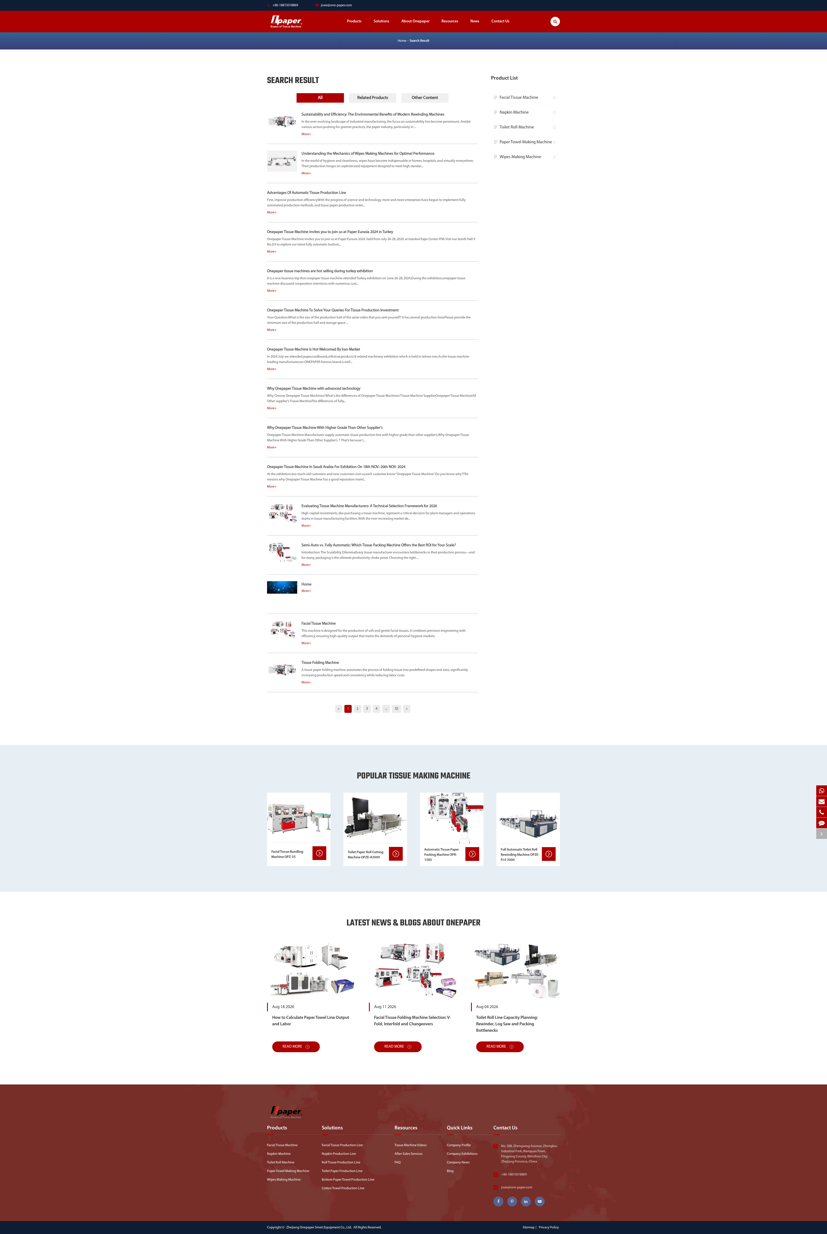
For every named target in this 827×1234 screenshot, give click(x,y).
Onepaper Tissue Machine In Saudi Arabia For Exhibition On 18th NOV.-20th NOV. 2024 (336, 467)
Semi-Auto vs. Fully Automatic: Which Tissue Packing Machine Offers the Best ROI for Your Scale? (379, 545)
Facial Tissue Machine (319, 624)
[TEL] (821, 812)
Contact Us (500, 21)
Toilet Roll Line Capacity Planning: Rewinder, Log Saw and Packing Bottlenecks (507, 1024)
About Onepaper (415, 21)
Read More (293, 1047)
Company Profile (459, 1145)
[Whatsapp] (821, 790)
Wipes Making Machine (520, 157)
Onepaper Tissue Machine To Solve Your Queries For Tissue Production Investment (333, 310)
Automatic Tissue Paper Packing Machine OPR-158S (441, 855)
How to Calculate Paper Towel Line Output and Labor (310, 1021)
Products (354, 21)
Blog (450, 1171)
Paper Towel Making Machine (526, 142)
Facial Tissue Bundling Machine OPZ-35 (287, 854)
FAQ (398, 1162)
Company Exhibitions (462, 1154)
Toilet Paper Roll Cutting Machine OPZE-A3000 (365, 855)
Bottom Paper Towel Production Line (348, 1179)
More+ (306, 134)
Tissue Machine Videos (411, 1145)
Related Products (372, 98)
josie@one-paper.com (336, 5)
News (474, 21)
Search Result (419, 41)
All (320, 98)
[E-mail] (821, 801)
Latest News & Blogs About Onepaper (413, 923)
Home (402, 41)
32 (396, 708)
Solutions (381, 21)
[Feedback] (821, 823)
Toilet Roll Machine (517, 127)
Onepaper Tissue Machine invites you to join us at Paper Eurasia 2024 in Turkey (330, 232)
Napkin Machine (514, 112)
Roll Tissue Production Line (341, 1162)
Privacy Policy (549, 1227)
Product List (504, 78)
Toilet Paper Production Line (342, 1171)
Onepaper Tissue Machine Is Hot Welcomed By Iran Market (313, 350)
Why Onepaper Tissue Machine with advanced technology (313, 389)
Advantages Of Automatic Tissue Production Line (306, 193)
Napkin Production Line (339, 1154)
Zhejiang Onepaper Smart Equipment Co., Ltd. (319, 1227)
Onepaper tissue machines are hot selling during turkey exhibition (320, 271)
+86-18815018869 (514, 1174)
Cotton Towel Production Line (343, 1188)
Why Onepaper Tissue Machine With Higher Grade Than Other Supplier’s (325, 428)
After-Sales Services (408, 1154)
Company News (458, 1162)
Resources (449, 21)
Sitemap (529, 1227)
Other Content (425, 98)
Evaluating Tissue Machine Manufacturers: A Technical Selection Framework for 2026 (369, 506)
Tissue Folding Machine (320, 663)
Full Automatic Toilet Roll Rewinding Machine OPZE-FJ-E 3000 (520, 855)
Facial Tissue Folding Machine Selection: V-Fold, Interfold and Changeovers (412, 1021)
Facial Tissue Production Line (342, 1145)
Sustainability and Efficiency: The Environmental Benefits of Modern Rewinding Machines (373, 115)
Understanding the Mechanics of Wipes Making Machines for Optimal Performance (368, 154)
